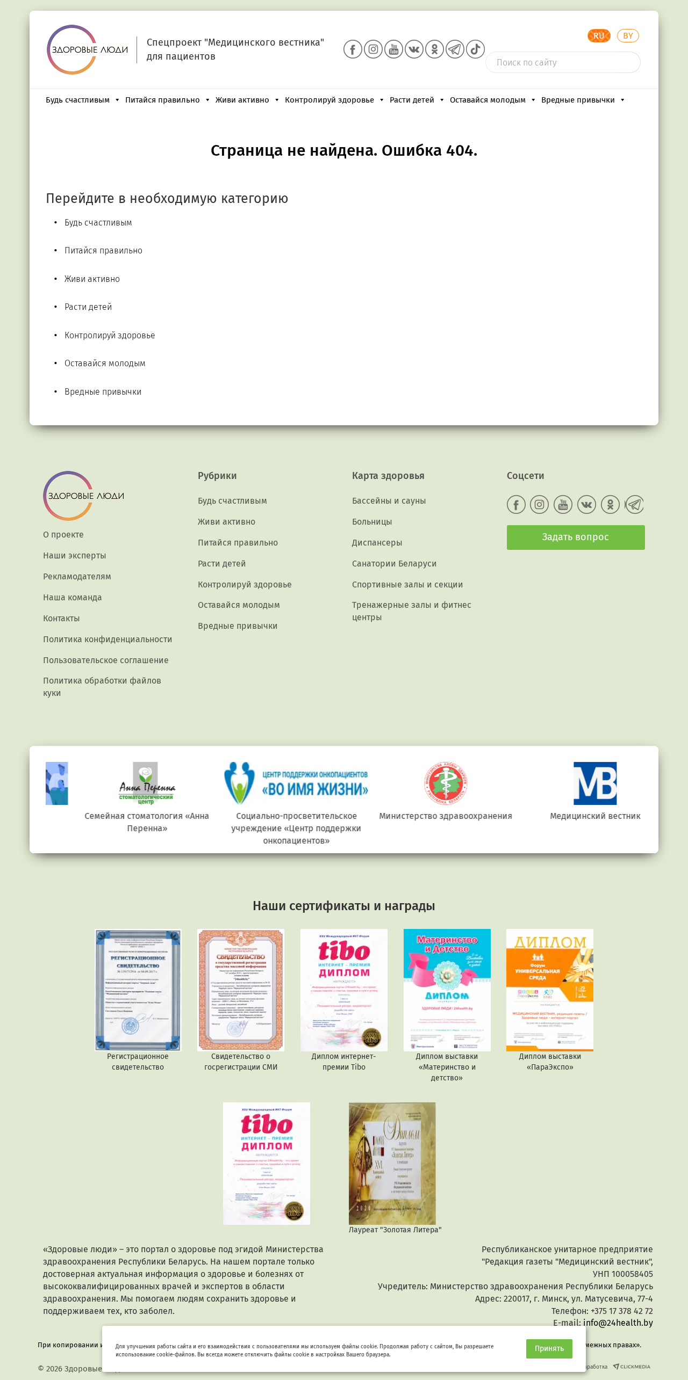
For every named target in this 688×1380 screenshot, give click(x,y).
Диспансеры (377, 543)
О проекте (63, 534)
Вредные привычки (578, 100)
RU (599, 36)
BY (628, 36)
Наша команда (72, 597)
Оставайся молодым (488, 100)
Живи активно (242, 100)
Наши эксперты (74, 555)
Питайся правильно (162, 100)
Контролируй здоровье (329, 100)
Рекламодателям (77, 576)
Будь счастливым (78, 100)
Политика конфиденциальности (108, 639)
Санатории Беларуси (394, 563)
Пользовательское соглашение (106, 660)
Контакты (61, 618)
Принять (549, 1348)
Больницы (372, 522)
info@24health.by (618, 1323)
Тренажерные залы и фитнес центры (411, 611)
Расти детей (412, 100)
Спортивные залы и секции (407, 584)
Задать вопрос (575, 537)
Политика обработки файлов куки (102, 687)
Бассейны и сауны (389, 501)
